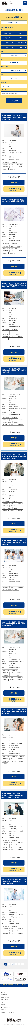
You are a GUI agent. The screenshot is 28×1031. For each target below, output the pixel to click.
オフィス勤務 (6, 592)
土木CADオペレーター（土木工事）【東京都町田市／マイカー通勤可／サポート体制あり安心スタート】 (13, 711)
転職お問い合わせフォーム (7, 1012)
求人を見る (14, 182)
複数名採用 (5, 250)
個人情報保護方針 (5, 1007)
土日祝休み (13, 166)
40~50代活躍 (6, 162)
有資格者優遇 (12, 169)
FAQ (2, 1002)
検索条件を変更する (14, 23)
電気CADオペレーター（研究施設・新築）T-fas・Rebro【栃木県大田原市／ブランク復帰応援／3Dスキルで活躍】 (13, 285)
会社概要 (3, 1004)
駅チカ (12, 677)
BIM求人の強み (4, 994)
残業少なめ (19, 164)
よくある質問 (4, 999)
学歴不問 (5, 169)
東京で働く (5, 758)
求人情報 (23, 984)
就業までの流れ (5, 997)
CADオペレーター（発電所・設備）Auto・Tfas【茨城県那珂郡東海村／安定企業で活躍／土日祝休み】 (13, 624)
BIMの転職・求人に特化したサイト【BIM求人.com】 (11, 984)
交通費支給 (5, 164)
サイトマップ (4, 1009)
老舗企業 (12, 503)
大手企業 (20, 166)
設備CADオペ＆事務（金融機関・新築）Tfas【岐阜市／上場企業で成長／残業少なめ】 (13, 201)
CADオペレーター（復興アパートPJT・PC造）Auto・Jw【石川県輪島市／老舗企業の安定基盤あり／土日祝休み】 (13, 456)
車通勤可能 (5, 166)
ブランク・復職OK (15, 248)
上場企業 (12, 164)
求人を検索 (15, 101)
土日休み (16, 589)
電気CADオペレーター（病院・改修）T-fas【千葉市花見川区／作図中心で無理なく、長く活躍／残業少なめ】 (13, 881)
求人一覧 (3, 992)
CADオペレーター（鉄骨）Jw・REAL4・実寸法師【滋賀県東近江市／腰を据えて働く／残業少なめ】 (13, 542)
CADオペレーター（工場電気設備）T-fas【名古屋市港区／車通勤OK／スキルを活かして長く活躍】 (13, 371)
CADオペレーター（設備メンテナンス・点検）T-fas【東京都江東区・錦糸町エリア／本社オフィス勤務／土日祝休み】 (13, 795)
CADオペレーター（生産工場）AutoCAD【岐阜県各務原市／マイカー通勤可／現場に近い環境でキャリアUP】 (13, 117)
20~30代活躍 (14, 162)
